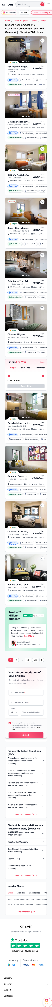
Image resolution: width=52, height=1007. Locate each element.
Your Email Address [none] (20, 702)
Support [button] (7, 990)
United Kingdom (21, 21)
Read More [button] (29, 636)
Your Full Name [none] (18, 692)
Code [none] (13, 708)
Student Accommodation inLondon (21, 899)
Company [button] (8, 978)
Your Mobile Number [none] (31, 712)
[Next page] (41, 660)
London (34, 21)
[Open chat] (47, 1002)
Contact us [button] (8, 996)
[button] (30, 4)
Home (7, 21)
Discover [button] (7, 984)
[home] (7, 4)
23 (35, 660)
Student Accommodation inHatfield (21, 904)
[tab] (12, 368)
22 (28, 660)
